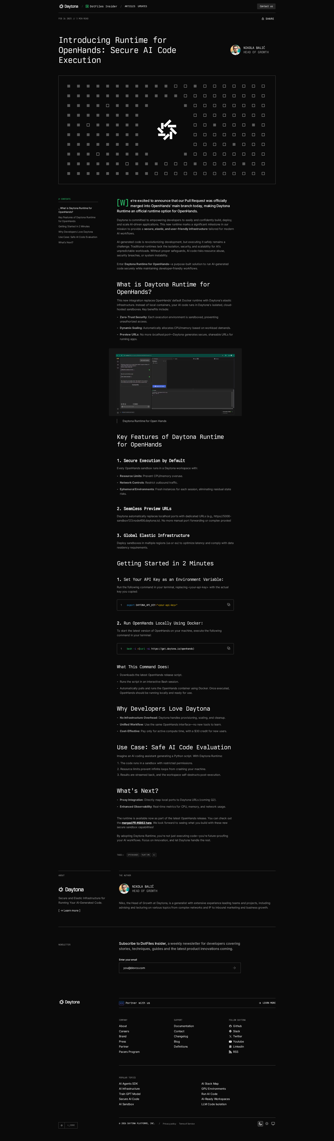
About (123, 1026)
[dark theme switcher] (260, 1123)
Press (122, 1041)
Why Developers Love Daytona (75, 231)
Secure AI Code (129, 1099)
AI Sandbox (126, 1104)
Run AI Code (209, 1094)
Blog (177, 1041)
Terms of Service (187, 1123)
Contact (179, 1031)
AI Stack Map (210, 1083)
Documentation (184, 1026)
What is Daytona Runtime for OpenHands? (75, 210)
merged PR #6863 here (137, 822)
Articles (130, 6)
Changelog (181, 1036)
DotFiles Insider (103, 6)
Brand (122, 1036)
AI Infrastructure (129, 1088)
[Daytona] (68, 6)
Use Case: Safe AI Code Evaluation (77, 236)
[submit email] (234, 967)
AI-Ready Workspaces (215, 1099)
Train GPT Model (130, 1094)
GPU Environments (213, 1088)
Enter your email (128, 959)
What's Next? (65, 242)
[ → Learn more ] (69, 910)
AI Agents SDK (128, 1083)
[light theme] (266, 1123)
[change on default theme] (273, 1123)
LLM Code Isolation (213, 1104)
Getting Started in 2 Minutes (74, 226)
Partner (124, 1046)
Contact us (266, 6)
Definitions (181, 1046)
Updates (142, 6)
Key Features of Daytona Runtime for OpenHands (77, 219)
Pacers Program (129, 1051)
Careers (124, 1031)
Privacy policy (169, 1123)
